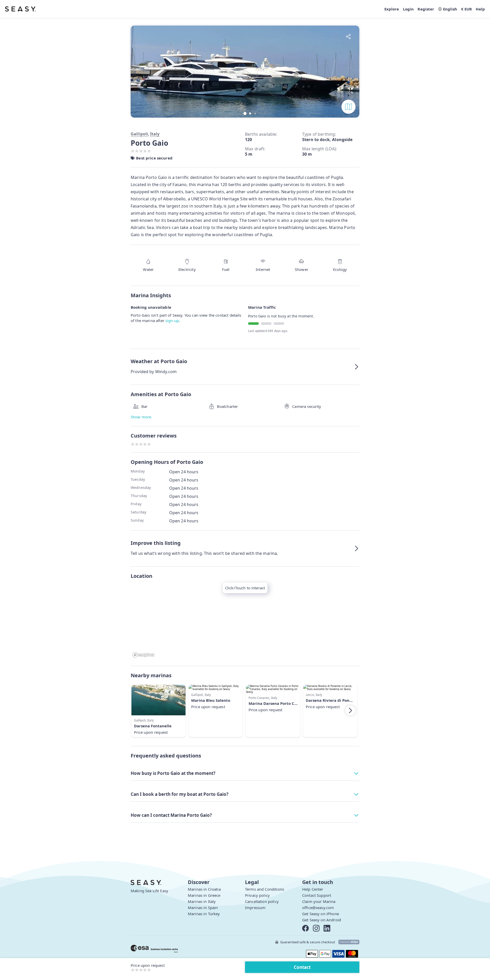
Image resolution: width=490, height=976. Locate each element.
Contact (302, 967)
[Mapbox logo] (143, 655)
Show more (141, 416)
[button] (350, 71)
